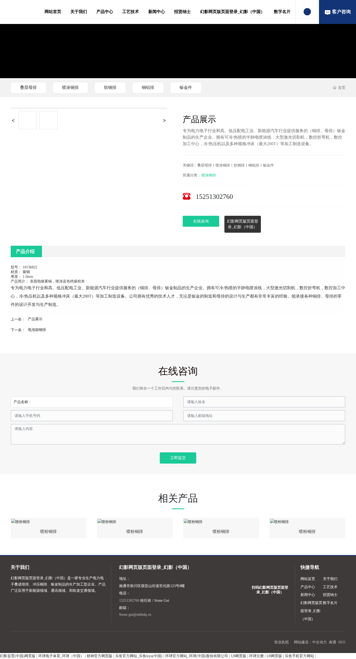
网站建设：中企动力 (310, 642)
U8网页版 (238, 656)
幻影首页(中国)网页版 (17, 656)
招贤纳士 (182, 11)
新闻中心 (156, 11)
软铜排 (110, 87)
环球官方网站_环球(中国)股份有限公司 (196, 656)
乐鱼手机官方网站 (299, 656)
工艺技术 (130, 11)
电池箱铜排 (37, 330)
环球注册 (256, 656)
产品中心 (104, 11)
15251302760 (214, 196)
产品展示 (35, 319)
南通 (332, 642)
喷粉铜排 (48, 531)
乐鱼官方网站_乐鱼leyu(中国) (138, 656)
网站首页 (53, 11)
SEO (341, 642)
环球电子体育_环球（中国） (61, 656)
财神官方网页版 (99, 656)
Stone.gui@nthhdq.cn (135, 615)
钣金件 (186, 87)
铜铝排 (148, 87)
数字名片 (282, 11)
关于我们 (78, 11)
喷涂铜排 (70, 87)
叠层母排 (28, 87)
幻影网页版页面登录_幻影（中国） (232, 11)
